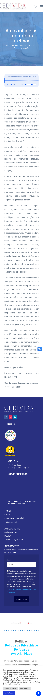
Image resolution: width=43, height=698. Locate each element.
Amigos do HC (10, 532)
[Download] (22, 84)
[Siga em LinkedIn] (15, 417)
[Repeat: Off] (18, 84)
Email (9, 560)
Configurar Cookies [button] (10, 688)
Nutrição (26, 48)
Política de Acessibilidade (21, 651)
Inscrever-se (21, 599)
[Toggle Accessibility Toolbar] (38, 693)
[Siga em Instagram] (10, 417)
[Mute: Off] (25, 84)
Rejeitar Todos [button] (24, 688)
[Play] (7, 84)
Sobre (7, 514)
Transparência (10, 522)
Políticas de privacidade (14, 518)
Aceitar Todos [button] (9, 693)
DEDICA (7, 535)
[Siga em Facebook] (6, 417)
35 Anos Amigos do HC (14, 539)
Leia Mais (17, 684)
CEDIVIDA (13, 45)
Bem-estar (18, 48)
